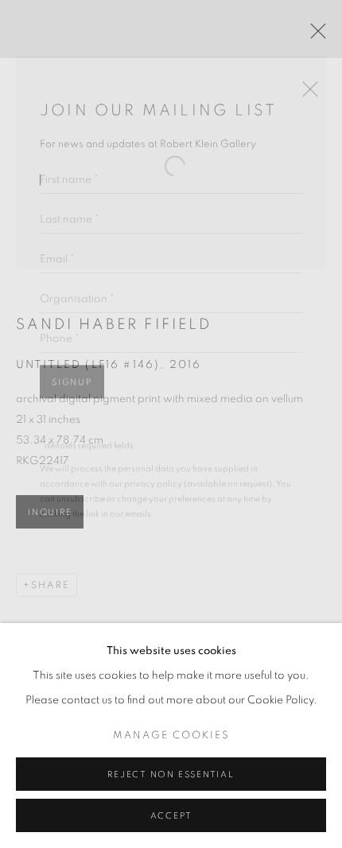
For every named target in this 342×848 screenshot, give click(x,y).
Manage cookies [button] (171, 735)
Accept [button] (171, 815)
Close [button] (306, 77)
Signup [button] (72, 366)
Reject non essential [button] (170, 774)
